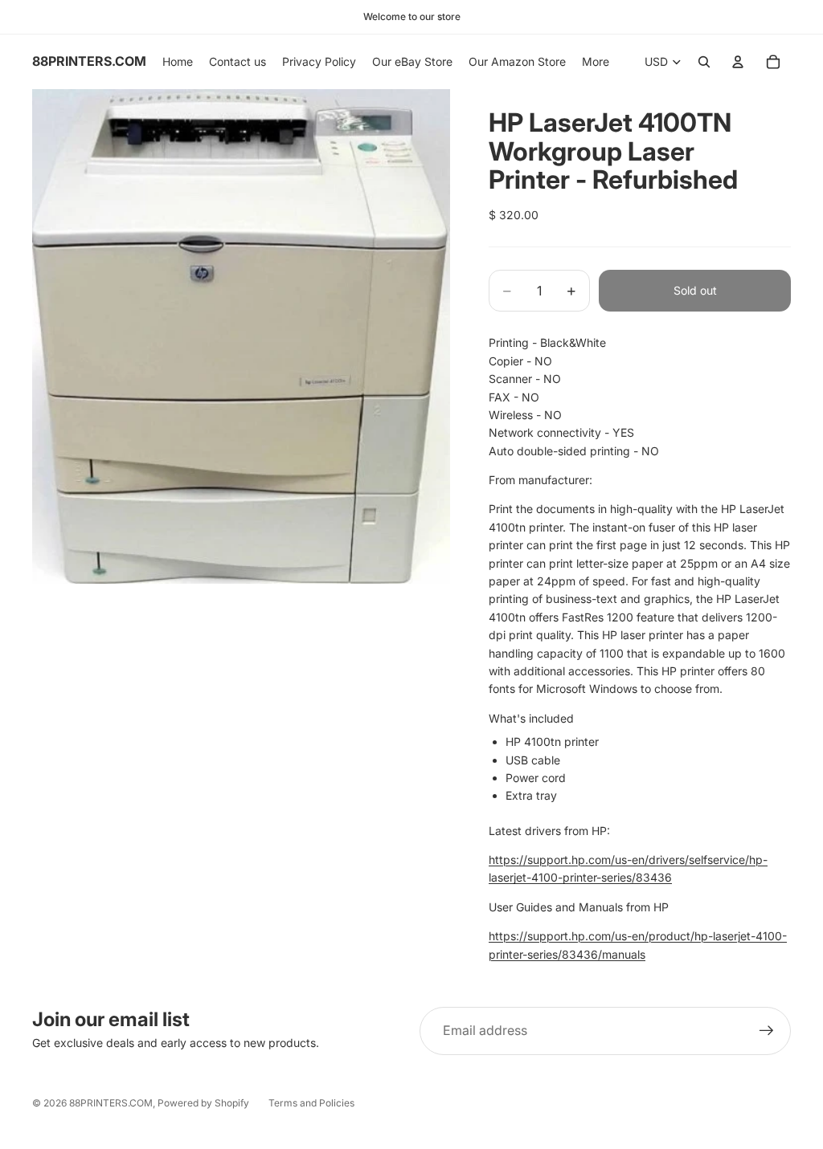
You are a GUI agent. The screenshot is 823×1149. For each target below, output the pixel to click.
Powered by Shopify (203, 1103)
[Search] (704, 61)
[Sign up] (767, 1031)
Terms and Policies (311, 1103)
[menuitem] (595, 62)
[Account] (737, 61)
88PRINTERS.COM (111, 1103)
